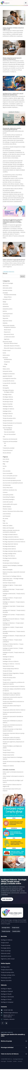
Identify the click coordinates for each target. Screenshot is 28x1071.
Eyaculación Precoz (9, 334)
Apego (4, 301)
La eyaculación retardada (9, 383)
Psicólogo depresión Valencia (10, 544)
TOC (4, 436)
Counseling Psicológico (9, 497)
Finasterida (7, 362)
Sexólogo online (7, 659)
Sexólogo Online (7, 411)
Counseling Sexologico (8, 499)
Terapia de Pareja (7, 671)
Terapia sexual (5, 942)
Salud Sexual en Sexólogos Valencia (12, 576)
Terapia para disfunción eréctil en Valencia (14, 710)
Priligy (5, 364)
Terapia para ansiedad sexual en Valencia (14, 686)
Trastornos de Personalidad (10, 441)
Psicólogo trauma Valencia (9, 558)
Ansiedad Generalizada (10, 294)
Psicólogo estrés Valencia (9, 548)
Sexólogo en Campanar (7, 1002)
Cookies (15, 1061)
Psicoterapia (6, 560)
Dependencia (6, 316)
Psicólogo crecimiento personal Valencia (13, 539)
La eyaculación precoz (8, 381)
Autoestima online (7, 309)
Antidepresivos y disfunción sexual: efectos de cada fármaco (13, 94)
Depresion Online (7, 320)
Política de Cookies (7, 525)
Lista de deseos (7, 513)
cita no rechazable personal (10, 475)
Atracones (5, 304)
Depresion (5, 318)
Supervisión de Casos (8, 666)
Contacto (5, 492)
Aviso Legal (6, 461)
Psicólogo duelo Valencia (9, 546)
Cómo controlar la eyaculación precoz (14, 259)
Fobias (4, 366)
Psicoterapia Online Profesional (11, 563)
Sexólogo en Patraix (6, 999)
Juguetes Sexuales (7, 376)
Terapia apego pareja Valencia (11, 668)
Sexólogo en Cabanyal (7, 991)
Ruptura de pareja (7, 404)
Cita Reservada (7, 485)
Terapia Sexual (6, 750)
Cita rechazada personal (9, 478)
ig (6, 1023)
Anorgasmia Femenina (10, 327)
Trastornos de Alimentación (10, 439)
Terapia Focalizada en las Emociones (12, 423)
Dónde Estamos (7, 506)
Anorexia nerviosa (7, 290)
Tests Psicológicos (7, 427)
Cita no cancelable (7, 473)
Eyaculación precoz (6, 956)
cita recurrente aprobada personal (12, 480)
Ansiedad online (7, 299)
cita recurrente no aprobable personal (13, 483)
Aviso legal (3, 1061)
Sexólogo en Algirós (6, 988)
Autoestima (6, 306)
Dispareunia (7, 332)
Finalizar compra (7, 509)
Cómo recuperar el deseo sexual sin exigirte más (13, 28)
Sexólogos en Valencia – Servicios (11, 664)
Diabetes (5, 323)
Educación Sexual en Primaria (11, 345)
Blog (4, 464)
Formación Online (7, 371)
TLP (5, 443)
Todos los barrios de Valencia (10, 1054)
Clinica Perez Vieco (8, 487)
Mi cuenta (5, 518)
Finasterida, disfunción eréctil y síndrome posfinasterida (12, 129)
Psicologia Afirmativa (8, 390)
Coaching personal (8, 313)
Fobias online (6, 369)
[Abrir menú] (25, 2)
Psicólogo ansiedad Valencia (10, 534)
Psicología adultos (6, 948)
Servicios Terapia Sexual (9, 582)
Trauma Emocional (8, 450)
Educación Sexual (7, 341)
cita (4, 468)
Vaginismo (6, 339)
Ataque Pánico (7, 297)
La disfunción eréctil (9, 336)
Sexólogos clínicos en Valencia (10, 661)
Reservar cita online (6, 980)
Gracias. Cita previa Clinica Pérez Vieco (13, 511)
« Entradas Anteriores (8, 271)
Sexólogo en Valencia (6, 940)
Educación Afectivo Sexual (11, 343)
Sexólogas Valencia (8, 406)
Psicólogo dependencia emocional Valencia (14, 541)
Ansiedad (5, 292)
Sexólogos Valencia (8, 413)
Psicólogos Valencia (8, 397)
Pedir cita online (7, 899)
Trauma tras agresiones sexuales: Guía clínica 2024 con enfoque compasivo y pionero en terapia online (12, 221)
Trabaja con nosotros (8, 765)
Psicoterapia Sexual (8, 401)
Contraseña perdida (8, 494)
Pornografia (6, 388)
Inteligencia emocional (9, 373)
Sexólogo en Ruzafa (6, 994)
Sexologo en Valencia (8, 656)
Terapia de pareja (7, 416)
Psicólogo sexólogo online (9, 553)
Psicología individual (7, 1047)
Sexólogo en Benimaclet (7, 996)
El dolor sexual (6, 350)
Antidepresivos (8, 359)
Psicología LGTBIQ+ (9, 392)
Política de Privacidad (8, 528)
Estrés (4, 353)
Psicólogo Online (7, 394)
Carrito (4, 466)
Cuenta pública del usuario (10, 504)
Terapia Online (7, 680)
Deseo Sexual (7, 329)
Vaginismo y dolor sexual (7, 959)
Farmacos (5, 357)
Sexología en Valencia (8, 408)
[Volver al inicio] (14, 913)
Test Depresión (8, 429)
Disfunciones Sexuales (8, 325)
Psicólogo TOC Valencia (9, 556)
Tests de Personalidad (9, 434)
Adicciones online (7, 288)
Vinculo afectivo (7, 453)
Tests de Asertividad (9, 432)
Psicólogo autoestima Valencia (10, 537)
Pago (4, 521)
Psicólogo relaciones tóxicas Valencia (12, 551)
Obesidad (5, 385)
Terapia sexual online (8, 755)
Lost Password (6, 516)
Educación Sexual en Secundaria (12, 348)
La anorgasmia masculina (9, 378)
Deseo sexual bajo (6, 950)
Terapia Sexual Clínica (8, 752)
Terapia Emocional (7, 420)
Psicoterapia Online (8, 399)
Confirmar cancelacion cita (10, 490)
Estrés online (6, 355)
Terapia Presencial (7, 425)
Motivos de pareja (6, 1041)
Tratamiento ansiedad (8, 448)
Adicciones (5, 285)
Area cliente (6, 459)
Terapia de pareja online (9, 418)
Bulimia (5, 311)
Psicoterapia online (6, 977)
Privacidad (9, 1061)
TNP (5, 445)
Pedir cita (5, 523)
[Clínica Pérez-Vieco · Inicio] (5, 3)
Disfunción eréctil (5, 953)
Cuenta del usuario (8, 502)
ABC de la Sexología (8, 283)
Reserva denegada (7, 569)
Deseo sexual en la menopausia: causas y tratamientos (12, 58)
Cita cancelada (6, 471)
